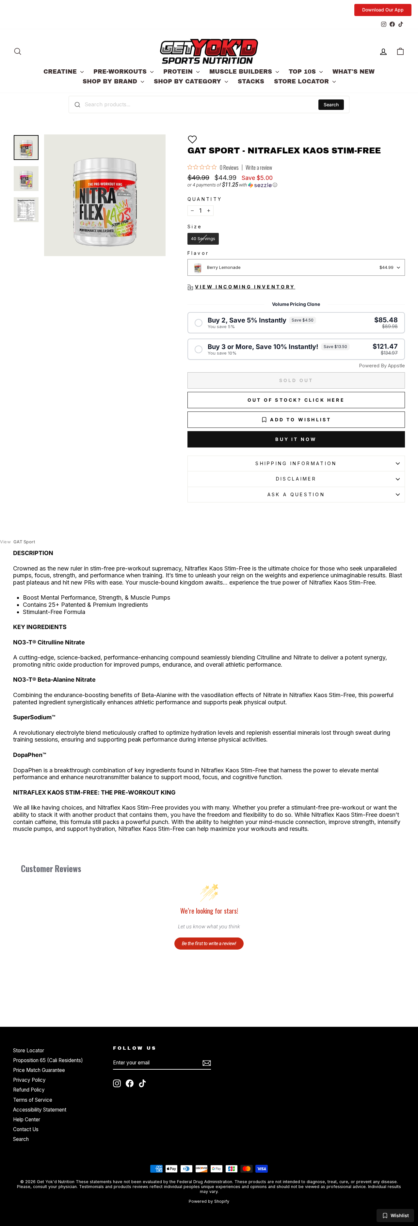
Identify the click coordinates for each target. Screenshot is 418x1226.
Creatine (61, 71)
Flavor (198, 253)
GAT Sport (17, 541)
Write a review (259, 167)
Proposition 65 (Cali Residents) (48, 1060)
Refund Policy (29, 1090)
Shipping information (296, 463)
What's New (353, 71)
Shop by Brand (111, 81)
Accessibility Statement (39, 1110)
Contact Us (26, 1129)
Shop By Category (188, 81)
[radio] (203, 239)
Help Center (26, 1119)
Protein (179, 71)
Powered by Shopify (209, 1201)
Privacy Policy (29, 1080)
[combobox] (209, 104)
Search (331, 104)
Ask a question (296, 494)
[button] (192, 139)
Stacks (251, 81)
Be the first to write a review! (209, 943)
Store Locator (302, 81)
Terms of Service (32, 1100)
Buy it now (296, 439)
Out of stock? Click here (296, 400)
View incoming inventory (245, 286)
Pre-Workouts (121, 71)
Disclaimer (296, 479)
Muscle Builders (241, 71)
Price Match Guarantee (39, 1070)
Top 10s (303, 71)
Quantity (204, 199)
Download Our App (383, 9)
